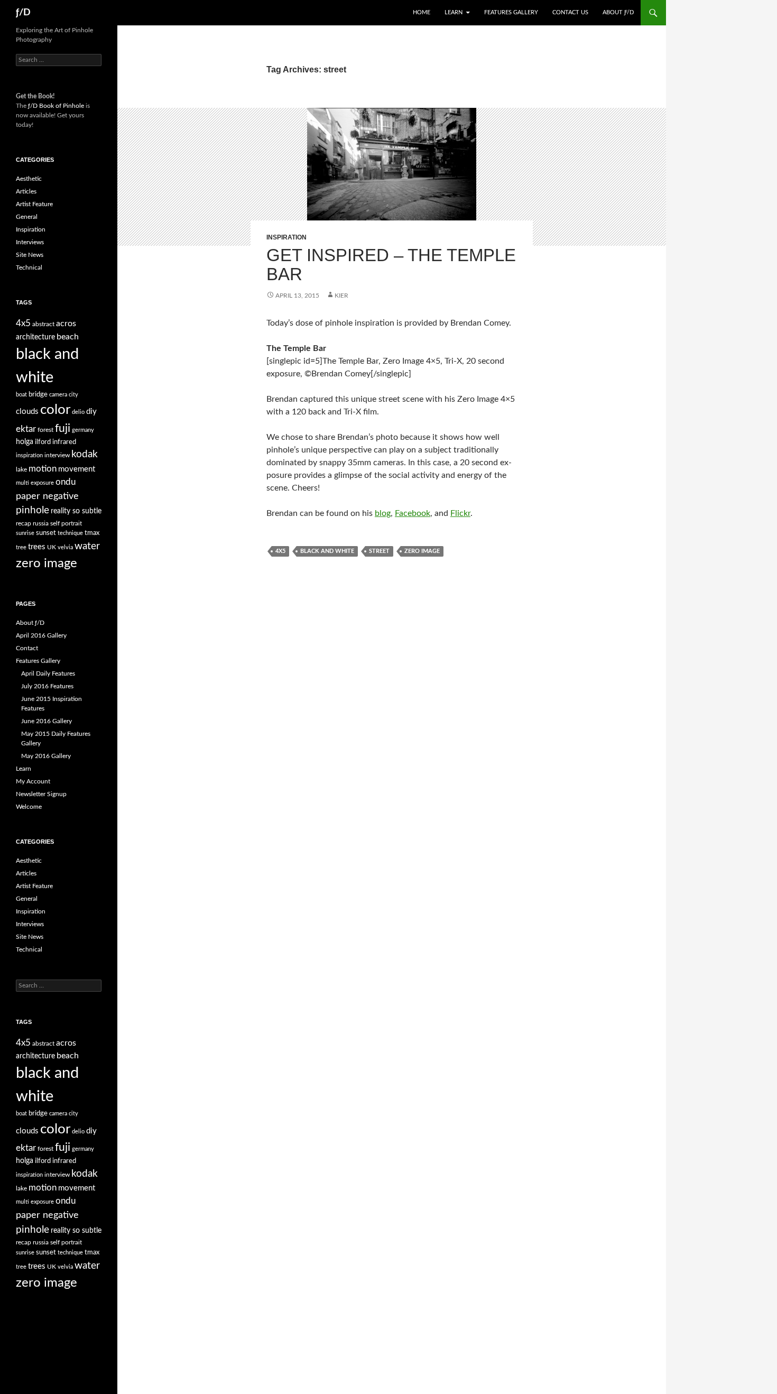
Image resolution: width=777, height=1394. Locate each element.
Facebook (412, 513)
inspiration (29, 455)
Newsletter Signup (41, 794)
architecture (35, 337)
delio (78, 412)
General (27, 217)
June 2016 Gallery (46, 721)
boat (21, 395)
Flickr (460, 513)
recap (23, 523)
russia (41, 523)
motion (43, 469)
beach (68, 337)
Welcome (29, 807)
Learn (453, 12)
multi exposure (35, 483)
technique (70, 533)
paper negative (47, 496)
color (55, 410)
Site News (29, 255)
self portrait (66, 523)
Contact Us (570, 12)
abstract (43, 324)
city (73, 395)
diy (91, 412)
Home (421, 12)
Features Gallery (511, 12)
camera (58, 395)
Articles (26, 191)
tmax (92, 533)
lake (21, 469)
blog (383, 513)
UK (51, 547)
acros (66, 323)
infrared (64, 442)
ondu (66, 482)
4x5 (280, 551)
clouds (27, 412)
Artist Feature (34, 204)
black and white (327, 551)
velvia (65, 547)
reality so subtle (76, 511)
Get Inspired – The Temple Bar (391, 264)
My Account (33, 781)
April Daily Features (48, 673)
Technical (29, 267)
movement (76, 469)
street (379, 551)
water (87, 546)
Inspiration (286, 237)
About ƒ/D (618, 12)
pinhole (32, 510)
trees (36, 547)
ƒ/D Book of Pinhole (56, 106)
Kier (341, 295)
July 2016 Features (47, 686)
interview (57, 455)
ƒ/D (23, 12)
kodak (84, 454)
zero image (422, 551)
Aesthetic (29, 179)
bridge (38, 394)
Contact (27, 648)
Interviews (30, 242)
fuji (62, 428)
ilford (43, 442)
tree (21, 547)
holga (24, 442)
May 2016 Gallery (46, 756)
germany (83, 430)
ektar (26, 428)
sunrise (25, 533)
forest (45, 430)
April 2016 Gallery (41, 635)
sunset (46, 533)
